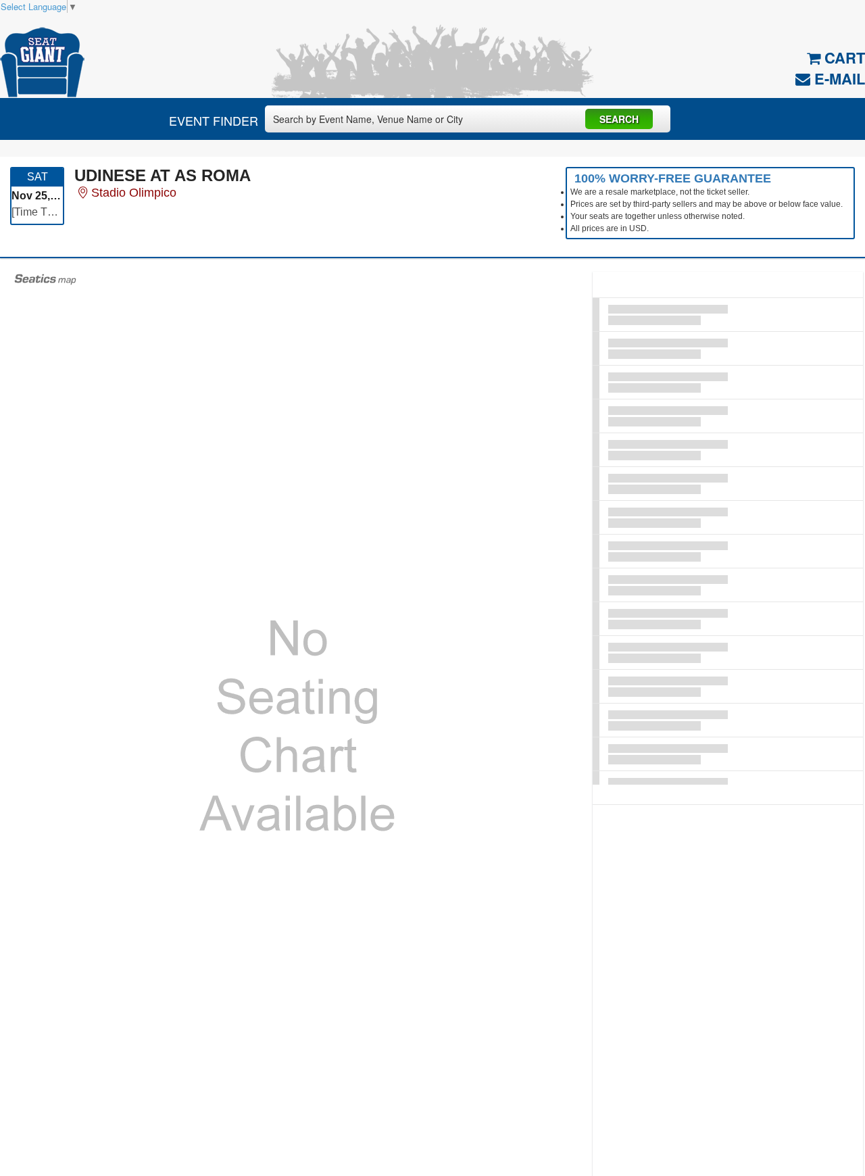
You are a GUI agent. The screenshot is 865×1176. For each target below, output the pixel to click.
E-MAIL (837, 78)
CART (842, 57)
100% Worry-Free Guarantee (672, 178)
